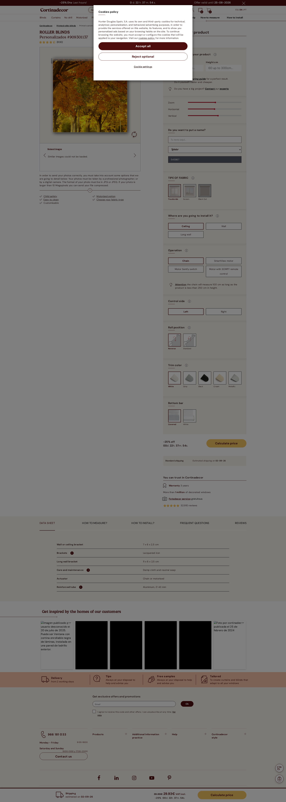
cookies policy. (147, 38)
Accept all (143, 46)
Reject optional (143, 57)
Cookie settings (143, 66)
